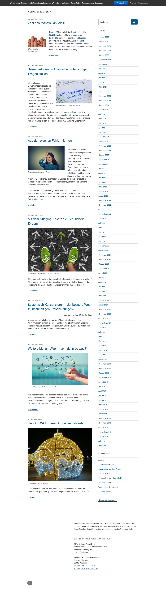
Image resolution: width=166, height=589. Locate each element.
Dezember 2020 (104, 309)
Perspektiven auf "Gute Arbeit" (110, 478)
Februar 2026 (103, 37)
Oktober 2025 (103, 55)
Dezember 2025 (104, 46)
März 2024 (102, 132)
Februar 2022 (103, 246)
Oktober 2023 (103, 155)
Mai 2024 (102, 123)
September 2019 (104, 377)
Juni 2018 (102, 445)
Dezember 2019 (104, 364)
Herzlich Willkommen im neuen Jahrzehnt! (57, 423)
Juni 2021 (102, 282)
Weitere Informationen (139, 3)
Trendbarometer (104, 482)
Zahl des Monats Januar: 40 (47, 22)
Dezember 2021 (104, 255)
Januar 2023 (103, 196)
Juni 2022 (102, 227)
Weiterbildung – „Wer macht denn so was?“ (57, 348)
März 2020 (102, 350)
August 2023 (103, 164)
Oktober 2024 (103, 105)
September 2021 (104, 268)
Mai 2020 (102, 341)
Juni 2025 (102, 73)
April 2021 (102, 291)
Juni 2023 (102, 173)
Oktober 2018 (103, 427)
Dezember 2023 (104, 146)
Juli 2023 (101, 168)
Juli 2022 (101, 223)
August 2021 (103, 273)
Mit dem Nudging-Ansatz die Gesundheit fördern (56, 220)
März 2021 (102, 295)
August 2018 (103, 436)
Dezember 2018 (104, 418)
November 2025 (104, 50)
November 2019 (104, 368)
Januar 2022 (103, 250)
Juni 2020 (102, 336)
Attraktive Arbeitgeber (106, 464)
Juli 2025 (101, 69)
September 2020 (104, 323)
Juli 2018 (101, 441)
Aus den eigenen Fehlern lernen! (50, 140)
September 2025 (104, 59)
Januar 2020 (103, 359)
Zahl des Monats (104, 491)
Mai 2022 (102, 232)
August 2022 (103, 218)
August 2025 (103, 64)
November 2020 (104, 314)
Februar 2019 (103, 409)
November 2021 (104, 259)
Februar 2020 (103, 354)
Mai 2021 (102, 286)
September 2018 (104, 432)
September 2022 (104, 214)
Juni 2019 (102, 391)
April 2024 (102, 128)
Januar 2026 (103, 41)
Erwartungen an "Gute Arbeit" (109, 469)
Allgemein (102, 460)
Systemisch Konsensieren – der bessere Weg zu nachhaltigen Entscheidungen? (59, 306)
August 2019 (103, 382)
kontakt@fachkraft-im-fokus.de (86, 568)
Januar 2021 (103, 305)
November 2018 (104, 423)
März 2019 (102, 404)
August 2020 (103, 327)
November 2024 (104, 100)
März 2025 (102, 87)
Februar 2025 (103, 91)
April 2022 (102, 236)
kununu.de (66, 112)
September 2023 (104, 159)
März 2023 (102, 187)
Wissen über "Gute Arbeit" (108, 487)
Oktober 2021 (103, 264)
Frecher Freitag (104, 473)
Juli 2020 (101, 332)
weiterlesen (54, 55)
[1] (55, 40)
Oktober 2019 (103, 373)
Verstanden (121, 3)
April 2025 (102, 82)
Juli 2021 (101, 277)
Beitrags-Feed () (109, 500)
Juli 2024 (101, 114)
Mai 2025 (102, 77)
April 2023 (102, 182)
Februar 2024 (103, 137)
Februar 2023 (103, 191)
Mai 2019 (102, 395)
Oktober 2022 (103, 209)
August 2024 (103, 109)
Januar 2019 (103, 413)
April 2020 (102, 345)
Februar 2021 (103, 300)
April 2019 (102, 400)
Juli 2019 (101, 386)
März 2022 (102, 241)
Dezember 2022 (104, 200)
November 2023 (104, 150)
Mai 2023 (102, 177)
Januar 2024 (103, 141)
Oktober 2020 (103, 318)
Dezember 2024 (104, 96)
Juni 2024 (102, 118)
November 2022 (104, 205)
